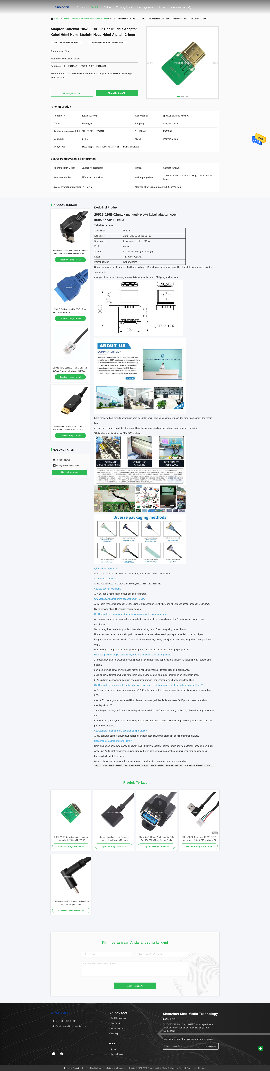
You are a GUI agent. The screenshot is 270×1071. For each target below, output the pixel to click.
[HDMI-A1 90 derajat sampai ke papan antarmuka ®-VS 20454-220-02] (71, 812)
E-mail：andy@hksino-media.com (70, 1026)
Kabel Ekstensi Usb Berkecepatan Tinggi (90, 19)
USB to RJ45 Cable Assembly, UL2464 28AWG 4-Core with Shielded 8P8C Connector (70, 371)
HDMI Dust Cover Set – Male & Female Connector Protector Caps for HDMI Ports (70, 253)
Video (107, 7)
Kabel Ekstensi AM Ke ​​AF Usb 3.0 (167, 765)
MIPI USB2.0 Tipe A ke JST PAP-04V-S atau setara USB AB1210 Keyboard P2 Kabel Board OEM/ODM (199, 839)
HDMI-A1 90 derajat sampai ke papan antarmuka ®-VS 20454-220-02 (71, 838)
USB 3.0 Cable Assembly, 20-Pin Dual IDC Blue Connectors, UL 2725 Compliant (69, 312)
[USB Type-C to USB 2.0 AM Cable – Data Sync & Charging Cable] (71, 877)
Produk (95, 7)
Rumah (81, 7)
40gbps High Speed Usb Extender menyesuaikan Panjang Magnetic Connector (114, 839)
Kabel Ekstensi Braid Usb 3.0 (199, 765)
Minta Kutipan (115, 93)
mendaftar (211, 1046)
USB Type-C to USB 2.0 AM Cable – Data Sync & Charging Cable (71, 902)
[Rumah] (62, 7)
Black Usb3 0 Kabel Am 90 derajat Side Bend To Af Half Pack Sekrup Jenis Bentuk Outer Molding (156, 839)
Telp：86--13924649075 (66, 1021)
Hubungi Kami (145, 7)
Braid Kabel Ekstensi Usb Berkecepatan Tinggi (125, 765)
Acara (162, 7)
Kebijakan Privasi (71, 1068)
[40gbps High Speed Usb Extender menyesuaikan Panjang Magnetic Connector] (113, 812)
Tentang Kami (124, 7)
